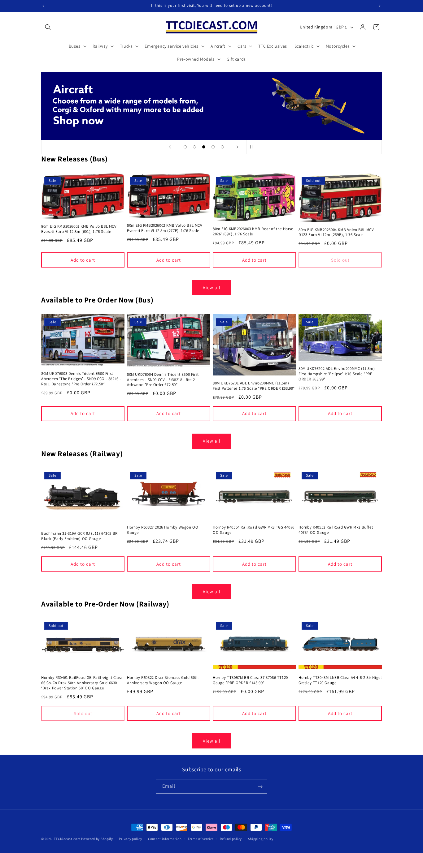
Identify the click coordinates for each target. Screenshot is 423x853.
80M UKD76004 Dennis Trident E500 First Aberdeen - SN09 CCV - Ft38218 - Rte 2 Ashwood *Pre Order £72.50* (163, 380)
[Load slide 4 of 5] (213, 147)
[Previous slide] (170, 147)
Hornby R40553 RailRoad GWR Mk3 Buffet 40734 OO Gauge (336, 530)
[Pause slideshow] (253, 147)
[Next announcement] (379, 6)
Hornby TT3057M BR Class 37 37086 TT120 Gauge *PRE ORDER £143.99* (250, 680)
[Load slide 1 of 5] (185, 147)
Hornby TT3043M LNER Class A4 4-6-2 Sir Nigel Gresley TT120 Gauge (340, 680)
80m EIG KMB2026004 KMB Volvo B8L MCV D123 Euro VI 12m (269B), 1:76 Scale (336, 232)
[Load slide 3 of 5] (203, 147)
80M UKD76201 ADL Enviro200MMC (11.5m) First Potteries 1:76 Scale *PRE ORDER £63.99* (254, 386)
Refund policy (231, 838)
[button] (48, 27)
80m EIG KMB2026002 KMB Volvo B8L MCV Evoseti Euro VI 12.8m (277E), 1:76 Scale (165, 228)
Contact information (164, 838)
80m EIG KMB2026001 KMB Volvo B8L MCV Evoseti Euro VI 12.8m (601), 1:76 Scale (79, 229)
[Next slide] (237, 147)
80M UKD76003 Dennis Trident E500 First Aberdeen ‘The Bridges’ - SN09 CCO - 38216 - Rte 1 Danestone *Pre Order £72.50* (81, 379)
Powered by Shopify (97, 839)
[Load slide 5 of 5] (222, 147)
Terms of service (201, 838)
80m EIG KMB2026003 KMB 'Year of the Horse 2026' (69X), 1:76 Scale (253, 231)
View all (211, 287)
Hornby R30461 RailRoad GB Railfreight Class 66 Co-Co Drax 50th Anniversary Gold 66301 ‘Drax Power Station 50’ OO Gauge (82, 683)
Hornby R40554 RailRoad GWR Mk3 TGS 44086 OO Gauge (253, 530)
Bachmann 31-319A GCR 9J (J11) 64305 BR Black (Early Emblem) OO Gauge (79, 536)
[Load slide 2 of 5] (194, 147)
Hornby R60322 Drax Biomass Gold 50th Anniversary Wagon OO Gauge (163, 680)
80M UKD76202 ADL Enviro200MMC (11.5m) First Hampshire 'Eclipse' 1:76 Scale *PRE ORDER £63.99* (337, 374)
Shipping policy (261, 838)
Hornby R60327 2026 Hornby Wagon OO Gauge (162, 530)
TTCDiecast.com (67, 839)
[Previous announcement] (43, 6)
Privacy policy (130, 838)
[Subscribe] (260, 786)
